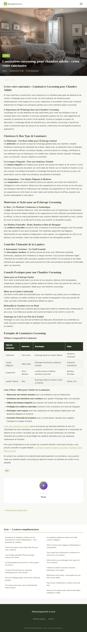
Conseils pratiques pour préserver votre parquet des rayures (22, 563)
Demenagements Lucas (43, 611)
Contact (51, 619)
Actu (6, 55)
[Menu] (81, 4)
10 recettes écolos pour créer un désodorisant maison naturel (21, 586)
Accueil (6, 80)
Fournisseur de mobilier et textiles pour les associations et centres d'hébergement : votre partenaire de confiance (21, 539)
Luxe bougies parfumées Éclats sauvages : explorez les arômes (20, 556)
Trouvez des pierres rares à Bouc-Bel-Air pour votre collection (21, 548)
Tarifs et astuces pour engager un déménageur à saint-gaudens (63, 546)
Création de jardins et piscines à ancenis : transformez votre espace (61, 569)
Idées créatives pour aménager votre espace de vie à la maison (63, 561)
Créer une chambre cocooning (17, 426)
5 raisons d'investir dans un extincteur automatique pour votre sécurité (18, 571)
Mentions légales (39, 619)
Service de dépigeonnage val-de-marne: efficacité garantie (22, 579)
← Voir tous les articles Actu (15, 510)
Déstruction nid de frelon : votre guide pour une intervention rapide (64, 576)
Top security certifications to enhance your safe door (63, 584)
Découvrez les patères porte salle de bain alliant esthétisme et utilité (63, 591)
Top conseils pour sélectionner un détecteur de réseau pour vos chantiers (63, 553)
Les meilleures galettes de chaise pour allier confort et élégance (62, 538)
